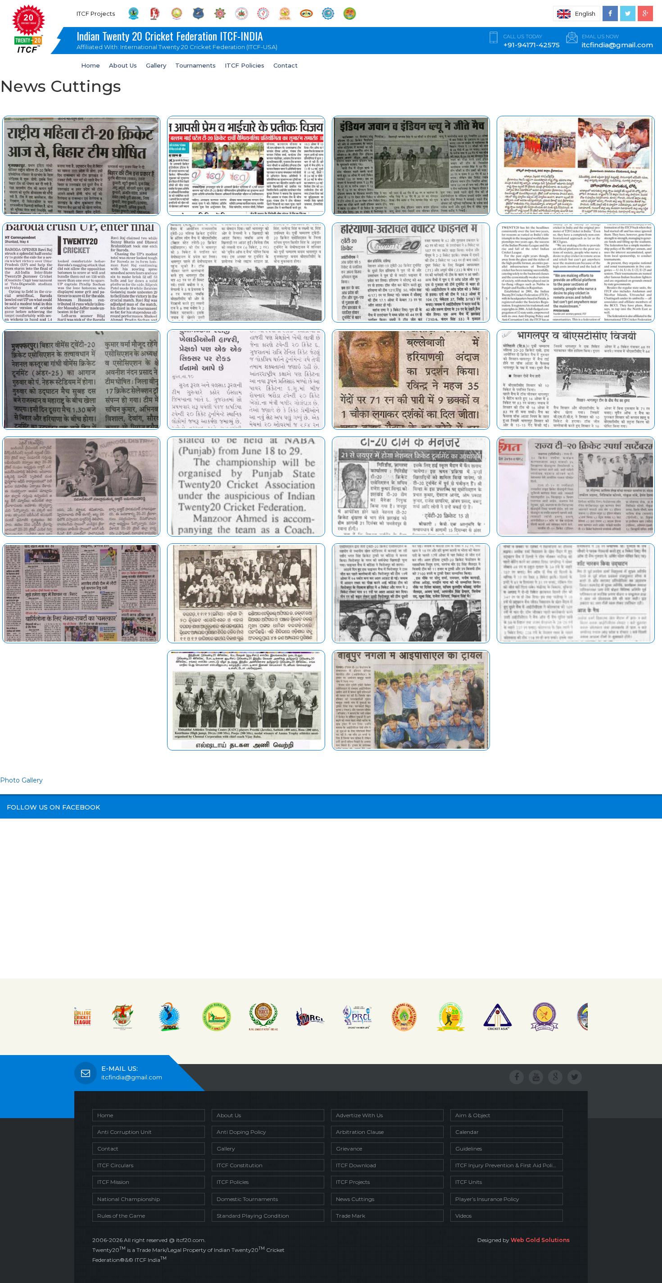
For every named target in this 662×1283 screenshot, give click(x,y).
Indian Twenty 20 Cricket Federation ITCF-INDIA (177, 38)
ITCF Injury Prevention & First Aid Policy (506, 1165)
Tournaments (195, 65)
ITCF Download (356, 1165)
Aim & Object (472, 1115)
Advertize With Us (359, 1115)
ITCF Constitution (240, 1165)
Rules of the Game (121, 1215)
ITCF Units (468, 1181)
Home (90, 65)
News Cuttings (355, 1199)
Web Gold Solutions (540, 1240)
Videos (463, 1215)
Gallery (156, 65)
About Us (123, 65)
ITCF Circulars (115, 1165)
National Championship (128, 1199)
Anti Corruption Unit (124, 1131)
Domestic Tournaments (247, 1199)
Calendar (467, 1131)
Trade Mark (350, 1215)
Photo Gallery (21, 780)
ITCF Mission (113, 1181)
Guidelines (468, 1148)
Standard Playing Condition (253, 1215)
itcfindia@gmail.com (131, 1077)
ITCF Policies (244, 65)
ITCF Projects (353, 1181)
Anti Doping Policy (241, 1131)
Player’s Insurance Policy (487, 1199)
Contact (285, 65)
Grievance (349, 1148)
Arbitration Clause (360, 1131)
